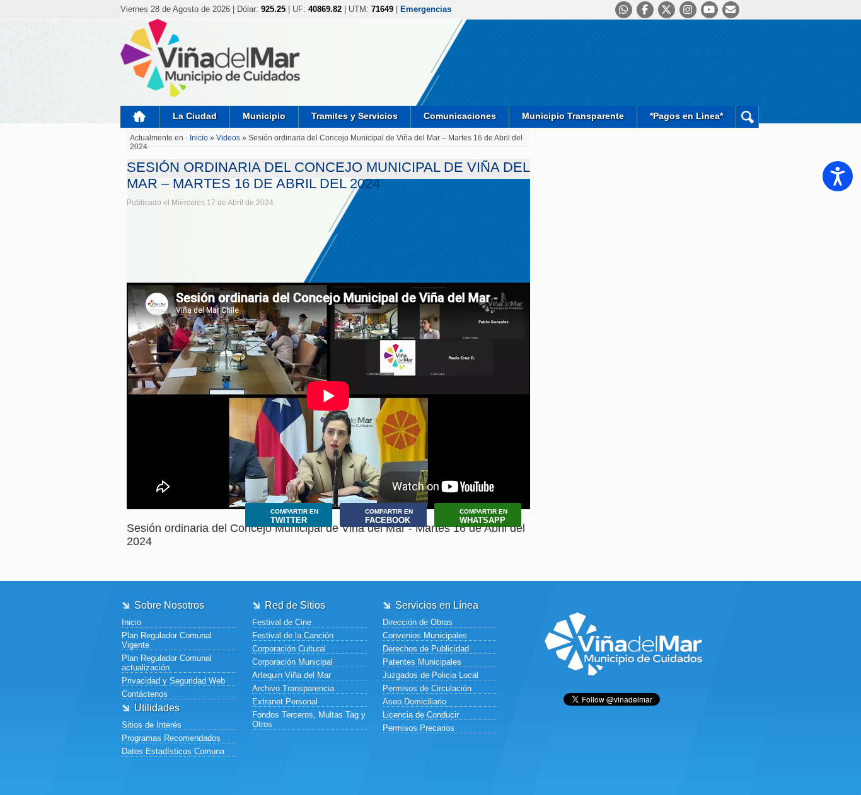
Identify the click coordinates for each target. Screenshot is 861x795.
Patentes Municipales (422, 662)
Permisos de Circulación (427, 688)
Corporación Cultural (289, 648)
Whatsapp (483, 516)
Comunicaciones (460, 116)
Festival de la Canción (292, 635)
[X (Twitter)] (666, 9)
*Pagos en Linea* (686, 116)
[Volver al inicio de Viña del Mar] (623, 685)
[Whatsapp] (623, 9)
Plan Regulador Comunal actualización (167, 662)
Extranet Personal (285, 701)
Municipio (264, 116)
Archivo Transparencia (293, 688)
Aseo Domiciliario (414, 701)
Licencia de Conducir (421, 714)
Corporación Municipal (292, 662)
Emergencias (425, 9)
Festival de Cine (281, 622)
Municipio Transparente (573, 116)
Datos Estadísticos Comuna (173, 751)
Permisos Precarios (418, 728)
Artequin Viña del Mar (291, 675)
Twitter (294, 516)
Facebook (389, 516)
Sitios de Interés (152, 725)
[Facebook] (645, 9)
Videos (228, 137)
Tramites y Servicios (354, 116)
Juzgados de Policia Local (430, 675)
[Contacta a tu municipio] (730, 9)
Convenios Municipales (425, 635)
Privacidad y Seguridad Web (173, 680)
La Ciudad (195, 116)
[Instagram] (687, 9)
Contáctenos (145, 694)
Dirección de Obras (418, 622)
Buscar (747, 117)
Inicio (139, 117)
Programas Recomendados (171, 738)
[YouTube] (709, 9)
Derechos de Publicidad (426, 648)
